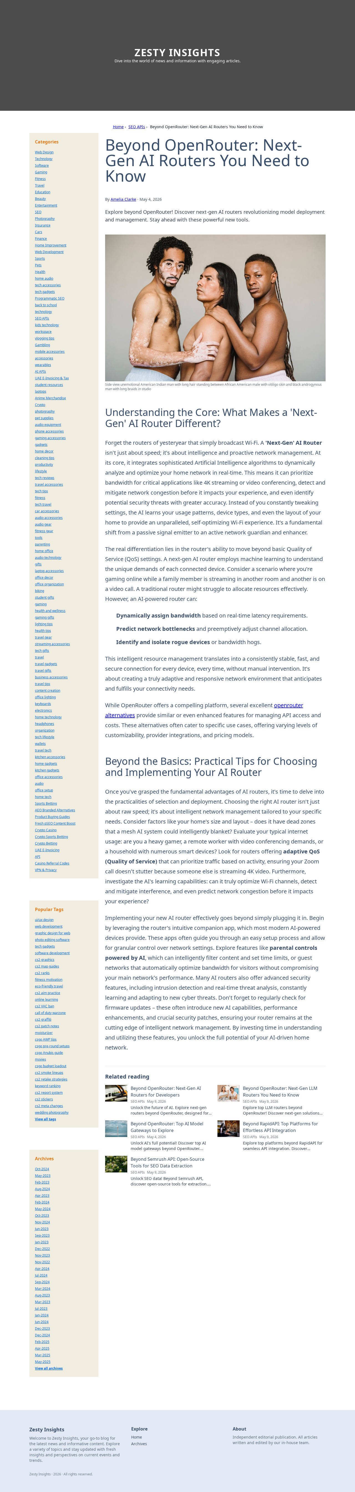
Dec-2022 (42, 1248)
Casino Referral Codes (52, 863)
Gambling (42, 345)
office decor (44, 577)
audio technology (48, 557)
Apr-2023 (42, 1195)
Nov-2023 (42, 1255)
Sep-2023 (42, 1235)
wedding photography (52, 1112)
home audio (44, 278)
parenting (42, 544)
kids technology (47, 325)
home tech (43, 796)
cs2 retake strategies (51, 1079)
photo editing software (52, 939)
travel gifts (43, 670)
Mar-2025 (42, 1355)
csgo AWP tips (46, 1039)
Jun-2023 (42, 1228)
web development (48, 926)
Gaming (41, 172)
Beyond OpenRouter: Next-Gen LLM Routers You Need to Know (280, 1091)
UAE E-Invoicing (47, 850)
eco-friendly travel (49, 986)
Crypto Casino (46, 830)
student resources (49, 384)
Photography (45, 218)
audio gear (43, 524)
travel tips (42, 683)
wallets (40, 743)
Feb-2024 (42, 1202)
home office (44, 551)
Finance (41, 238)
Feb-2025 (42, 1341)
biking (39, 590)
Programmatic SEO (49, 298)
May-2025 (42, 1361)
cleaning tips (44, 458)
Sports (40, 258)
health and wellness (50, 610)
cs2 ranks (42, 973)
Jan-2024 (42, 1315)
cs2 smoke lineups (49, 1072)
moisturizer (44, 1032)
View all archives (49, 1368)
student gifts (44, 597)
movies (40, 1059)
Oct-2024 (42, 1169)
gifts (38, 564)
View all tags (45, 1119)
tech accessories (48, 285)
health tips (43, 630)
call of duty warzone (50, 1012)
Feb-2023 (42, 1182)
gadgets (41, 444)
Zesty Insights (177, 52)
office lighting (45, 697)
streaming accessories (52, 644)
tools (38, 537)
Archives (139, 1443)
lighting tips (44, 624)
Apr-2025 (42, 1348)
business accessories (51, 677)
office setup (44, 790)
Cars (38, 232)
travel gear (43, 637)
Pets (38, 265)
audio (39, 783)
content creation (47, 690)
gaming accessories (50, 438)
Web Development (49, 251)
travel (39, 657)
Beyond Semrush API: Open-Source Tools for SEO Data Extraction (167, 1162)
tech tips (41, 491)
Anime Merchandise (50, 398)
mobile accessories (50, 351)
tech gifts (42, 650)
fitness (40, 497)
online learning (46, 999)
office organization (49, 584)
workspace (43, 331)
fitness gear (44, 531)
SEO (38, 212)
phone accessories (49, 431)
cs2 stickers (44, 1099)
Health (40, 271)
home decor (44, 451)
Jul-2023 (41, 1308)
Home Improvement (50, 245)
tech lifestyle (44, 737)
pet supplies (44, 418)
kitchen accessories (50, 757)
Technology (43, 158)
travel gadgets (46, 664)
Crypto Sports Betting (51, 836)
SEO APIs (136, 126)
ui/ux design (44, 919)
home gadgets (46, 763)
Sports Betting (46, 803)
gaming (41, 604)
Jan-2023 (42, 1242)
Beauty (40, 198)
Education (42, 192)
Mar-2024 (42, 1288)
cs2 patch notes (47, 1026)
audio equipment (48, 424)
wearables (43, 364)
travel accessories (49, 484)
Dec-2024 (42, 1335)
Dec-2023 (42, 1328)
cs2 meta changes (49, 1105)
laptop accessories (49, 570)
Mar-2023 (42, 1302)
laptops (40, 391)
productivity (44, 464)
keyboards (43, 703)
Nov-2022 (42, 1262)
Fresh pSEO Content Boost (55, 823)
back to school (46, 305)
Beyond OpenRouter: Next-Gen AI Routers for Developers (166, 1091)
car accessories (47, 511)
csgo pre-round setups (52, 1046)
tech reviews (44, 477)
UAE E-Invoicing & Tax (52, 378)
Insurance (42, 225)
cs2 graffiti (43, 1019)
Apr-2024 (42, 1268)
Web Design (44, 152)
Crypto (40, 404)
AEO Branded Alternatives (55, 810)
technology (43, 311)
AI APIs (40, 371)
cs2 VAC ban (44, 1006)
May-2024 (42, 1209)
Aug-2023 (42, 1295)
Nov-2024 (42, 1222)
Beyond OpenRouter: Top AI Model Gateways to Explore (167, 1127)
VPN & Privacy (46, 870)
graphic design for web (52, 933)
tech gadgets (45, 291)
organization (44, 730)
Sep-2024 (42, 1282)
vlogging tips (44, 338)
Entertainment (46, 205)
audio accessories (49, 517)
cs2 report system (49, 1092)
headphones (44, 723)
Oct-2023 (42, 1215)
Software (42, 165)
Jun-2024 (42, 1321)
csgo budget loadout (50, 1066)
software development (52, 953)
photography (45, 411)
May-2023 (42, 1175)
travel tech (43, 750)
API (37, 856)
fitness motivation (48, 979)
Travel (39, 185)
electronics (43, 710)
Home (118, 126)
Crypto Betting (46, 843)
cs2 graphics (44, 959)
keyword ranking (47, 1086)
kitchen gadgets (47, 770)
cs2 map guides (47, 966)
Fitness (40, 178)
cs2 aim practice (47, 993)
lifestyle (41, 471)
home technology (48, 717)
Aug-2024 (42, 1189)
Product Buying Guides (52, 816)
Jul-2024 (41, 1275)
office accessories (49, 777)
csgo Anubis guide (49, 1052)
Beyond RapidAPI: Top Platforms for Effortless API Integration (280, 1127)
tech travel (43, 504)
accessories (44, 358)
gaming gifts (44, 617)
